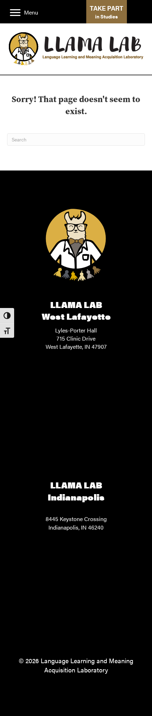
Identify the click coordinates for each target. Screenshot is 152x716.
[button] (106, 11)
